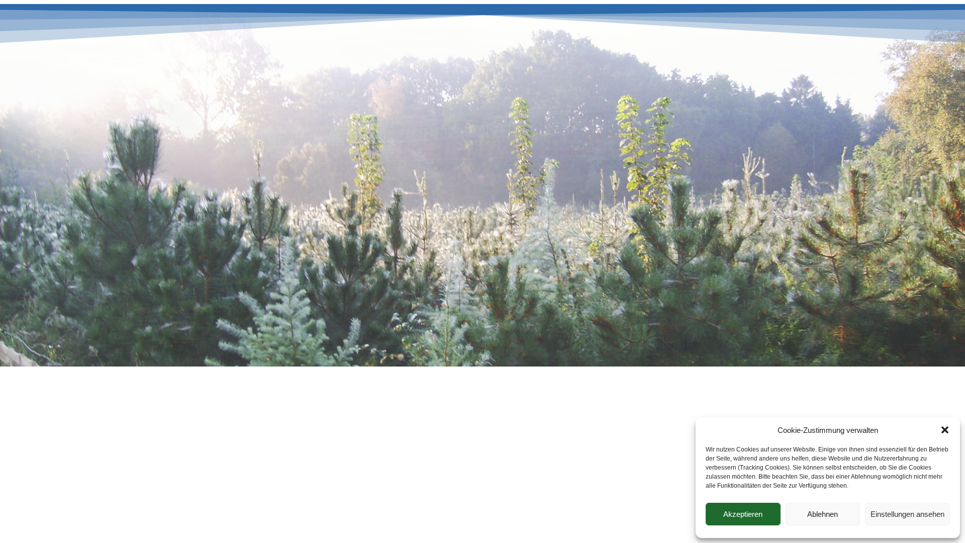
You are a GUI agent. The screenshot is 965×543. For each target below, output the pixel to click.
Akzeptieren (742, 514)
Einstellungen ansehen (907, 514)
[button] (945, 430)
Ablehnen (822, 514)
